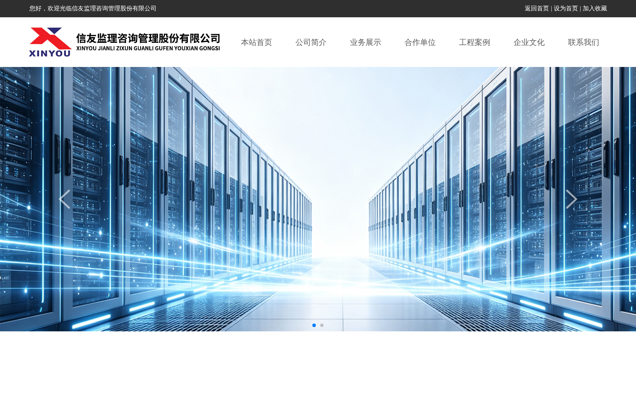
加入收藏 (595, 8)
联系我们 (583, 42)
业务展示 (365, 42)
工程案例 (474, 42)
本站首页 (256, 42)
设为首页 (566, 8)
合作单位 (420, 42)
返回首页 (537, 8)
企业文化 (529, 42)
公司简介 (311, 42)
